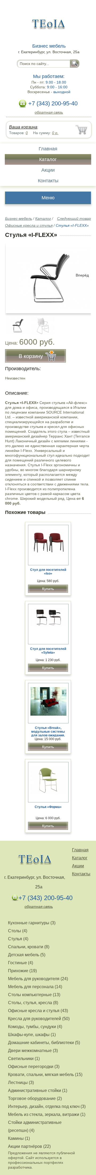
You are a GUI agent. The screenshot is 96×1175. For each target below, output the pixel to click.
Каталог (48, 159)
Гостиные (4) (20, 962)
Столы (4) (17, 931)
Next (85, 323)
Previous (15, 323)
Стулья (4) (18, 939)
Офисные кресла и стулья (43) (38, 1010)
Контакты (48, 180)
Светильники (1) (24, 1058)
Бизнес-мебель (18, 218)
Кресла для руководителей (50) (39, 1018)
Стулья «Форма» (48, 807)
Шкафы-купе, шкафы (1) (32, 1034)
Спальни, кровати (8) (28, 947)
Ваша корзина (23, 127)
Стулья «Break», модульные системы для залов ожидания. (48, 731)
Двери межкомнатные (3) (33, 1050)
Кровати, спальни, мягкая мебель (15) (45, 1074)
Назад (13, 275)
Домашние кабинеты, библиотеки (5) (44, 1042)
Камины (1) (19, 1138)
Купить (48, 589)
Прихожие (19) (22, 970)
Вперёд (82, 275)
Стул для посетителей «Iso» (48, 571)
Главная (48, 148)
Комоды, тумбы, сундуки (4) (35, 1026)
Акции (48, 170)
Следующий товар (74, 218)
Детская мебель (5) (26, 955)
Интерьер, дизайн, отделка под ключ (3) (47, 1106)
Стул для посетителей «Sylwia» (48, 650)
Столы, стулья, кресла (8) (33, 1002)
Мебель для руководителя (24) (38, 978)
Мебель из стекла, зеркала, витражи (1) (46, 1114)
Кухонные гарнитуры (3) (31, 923)
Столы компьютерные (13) (34, 994)
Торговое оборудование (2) (35, 1098)
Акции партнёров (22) (29, 1146)
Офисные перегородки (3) (33, 1066)
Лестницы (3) (21, 1082)
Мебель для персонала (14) (35, 986)
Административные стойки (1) (37, 1090)
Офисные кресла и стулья (29, 225)
